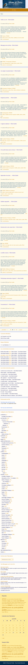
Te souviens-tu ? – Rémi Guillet (8, 304)
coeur (11, 600)
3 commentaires (5, 39)
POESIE (7, 36)
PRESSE (3, 539)
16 (23, 627)
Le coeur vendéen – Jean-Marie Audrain (9, 393)
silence (16, 610)
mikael (10, 605)
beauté (9, 599)
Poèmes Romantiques (6, 522)
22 (20, 630)
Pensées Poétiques (6, 166)
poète (9, 37)
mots (14, 605)
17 (3, 630)
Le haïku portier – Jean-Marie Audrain (9, 381)
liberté (12, 603)
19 (9, 630)
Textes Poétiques (5, 537)
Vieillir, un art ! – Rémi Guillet (7, 19)
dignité (8, 602)
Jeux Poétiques (6, 481)
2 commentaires (5, 117)
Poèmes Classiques (6, 515)
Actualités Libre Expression (7, 442)
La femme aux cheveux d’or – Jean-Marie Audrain (11, 370)
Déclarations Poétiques (7, 88)
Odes (3, 243)
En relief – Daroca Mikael (6, 391)
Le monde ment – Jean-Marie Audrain (9, 374)
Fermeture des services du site (8, 402)
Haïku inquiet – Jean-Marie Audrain (18, 351)
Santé (4, 472)
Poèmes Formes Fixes (6, 520)
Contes (3, 488)
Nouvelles (4, 504)
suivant (20, 329)
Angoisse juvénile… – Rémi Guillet (9, 97)
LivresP (3, 546)
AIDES (2, 432)
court (18, 601)
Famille (3, 458)
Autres (3, 455)
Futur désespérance (6, 63)
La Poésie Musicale (6, 501)
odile (20, 605)
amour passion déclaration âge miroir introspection (12, 322)
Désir (10, 602)
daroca (22, 601)
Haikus (3, 493)
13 (13, 627)
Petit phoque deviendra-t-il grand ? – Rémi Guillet (12, 278)
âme (7, 658)
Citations (3, 486)
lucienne (15, 603)
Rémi (12, 37)
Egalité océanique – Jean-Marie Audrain (9, 384)
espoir (13, 602)
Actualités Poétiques (6, 138)
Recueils (3, 467)
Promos (3, 437)
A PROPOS (3, 414)
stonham (24, 610)
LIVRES (2, 451)
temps (3, 612)
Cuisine (3, 457)
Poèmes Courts (5, 516)
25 (11, 329)
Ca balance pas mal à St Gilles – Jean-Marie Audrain (12, 383)
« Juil (3, 638)
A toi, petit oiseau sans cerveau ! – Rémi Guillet (11, 149)
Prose (3, 529)
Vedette (2, 552)
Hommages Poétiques (6, 497)
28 (16, 329)
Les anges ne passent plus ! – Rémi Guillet (10, 70)
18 (6, 630)
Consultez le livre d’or (5, 590)
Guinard (19, 602)
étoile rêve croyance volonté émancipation (10, 140)
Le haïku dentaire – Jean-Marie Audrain (9, 376)
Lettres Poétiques (5, 502)
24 (3, 632)
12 (9, 627)
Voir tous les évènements (6, 407)
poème (5, 324)
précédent (3, 329)
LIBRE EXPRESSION (5, 441)
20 (13, 630)
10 (3, 627)
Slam (3, 532)
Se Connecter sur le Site (6, 336)
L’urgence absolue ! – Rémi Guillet (9, 123)
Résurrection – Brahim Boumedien (18, 356)
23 (23, 630)
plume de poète (12, 607)
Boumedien (16, 599)
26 (9, 632)
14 (16, 627)
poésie (9, 610)
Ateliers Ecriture (5, 434)
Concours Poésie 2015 (7, 421)
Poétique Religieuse (6, 527)
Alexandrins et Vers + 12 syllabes (9, 478)
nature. (17, 605)
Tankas (4, 495)
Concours (4, 420)
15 (20, 627)
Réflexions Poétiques (10, 190)
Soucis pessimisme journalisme (20, 270)
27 (14, 329)
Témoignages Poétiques (11, 61)
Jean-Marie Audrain (5, 353)
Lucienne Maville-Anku (21, 603)
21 (16, 630)
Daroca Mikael (4, 602)
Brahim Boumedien (5, 351)
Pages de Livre (5, 508)
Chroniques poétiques (6, 485)
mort (12, 605)
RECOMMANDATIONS (6, 550)
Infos (3, 428)
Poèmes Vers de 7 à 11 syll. (7, 525)
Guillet (3, 37)
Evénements (4, 427)
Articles (3, 541)
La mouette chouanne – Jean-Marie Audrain (10, 386)
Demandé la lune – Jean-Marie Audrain (9, 390)
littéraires (4, 425)
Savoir (3, 450)
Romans (3, 469)
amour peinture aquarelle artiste (8, 219)
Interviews (4, 545)
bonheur (12, 599)
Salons (3, 548)
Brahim (20, 599)
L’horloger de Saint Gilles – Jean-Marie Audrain (10, 379)
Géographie (4, 460)
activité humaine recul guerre (8, 167)
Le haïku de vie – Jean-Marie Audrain (8, 388)
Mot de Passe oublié (5, 338)
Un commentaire (5, 91)
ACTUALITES (4, 418)
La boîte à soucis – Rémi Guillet (8, 252)
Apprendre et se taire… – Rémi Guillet (9, 175)
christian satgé (6, 601)
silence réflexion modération (19, 90)
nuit (19, 605)
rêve (14, 610)
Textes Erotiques (5, 536)
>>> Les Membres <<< (6, 345)
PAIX (23, 605)
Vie (2, 471)
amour (4, 599)
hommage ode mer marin (10, 245)
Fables (3, 293)
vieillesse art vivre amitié (19, 37)
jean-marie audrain (6, 603)
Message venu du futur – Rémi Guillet (9, 45)
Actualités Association (6, 416)
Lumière (3, 605)
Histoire (3, 462)
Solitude (18, 610)
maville (6, 605)
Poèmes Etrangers (6, 518)
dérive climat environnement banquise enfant (11, 295)
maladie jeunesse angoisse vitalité (12, 114)
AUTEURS (3, 435)
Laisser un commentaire (7, 64)
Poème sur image (5, 511)
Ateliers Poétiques (5, 479)
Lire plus (8, 32)
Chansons (4, 483)
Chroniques (4, 543)
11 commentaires (5, 325)
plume (6, 37)
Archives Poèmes (5, 444)
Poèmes (3, 36)
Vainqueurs (6, 423)
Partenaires (4, 448)
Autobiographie (5, 112)
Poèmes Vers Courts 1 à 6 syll (8, 523)
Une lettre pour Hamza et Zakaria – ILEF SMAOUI (11, 395)
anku (7, 599)
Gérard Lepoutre (23, 602)
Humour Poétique (5, 499)
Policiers (3, 465)
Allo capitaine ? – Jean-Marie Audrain (8, 377)
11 (6, 627)
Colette (14, 600)
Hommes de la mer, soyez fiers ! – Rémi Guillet (11, 227)
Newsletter (4, 430)
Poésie (3, 464)
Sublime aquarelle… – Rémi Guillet (9, 201)
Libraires (3, 446)
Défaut (2, 439)
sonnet (21, 610)
